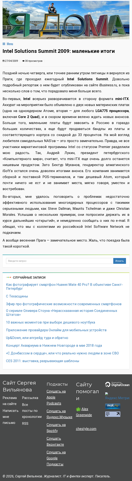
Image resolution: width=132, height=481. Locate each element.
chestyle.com (86, 429)
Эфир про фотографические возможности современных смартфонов (64, 304)
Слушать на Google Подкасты (56, 458)
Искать (120, 261)
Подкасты (57, 384)
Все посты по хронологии (32, 411)
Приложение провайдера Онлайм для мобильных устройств (56, 330)
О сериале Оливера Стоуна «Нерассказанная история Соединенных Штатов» (61, 313)
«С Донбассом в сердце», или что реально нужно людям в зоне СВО (62, 353)
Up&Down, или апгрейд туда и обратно (37, 338)
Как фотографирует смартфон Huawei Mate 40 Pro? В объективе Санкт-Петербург (64, 287)
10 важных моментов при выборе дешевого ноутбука (50, 322)
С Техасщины (17, 296)
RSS (25, 423)
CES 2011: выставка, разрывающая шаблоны (42, 361)
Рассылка (30, 398)
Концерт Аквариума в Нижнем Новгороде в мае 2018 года (54, 346)
